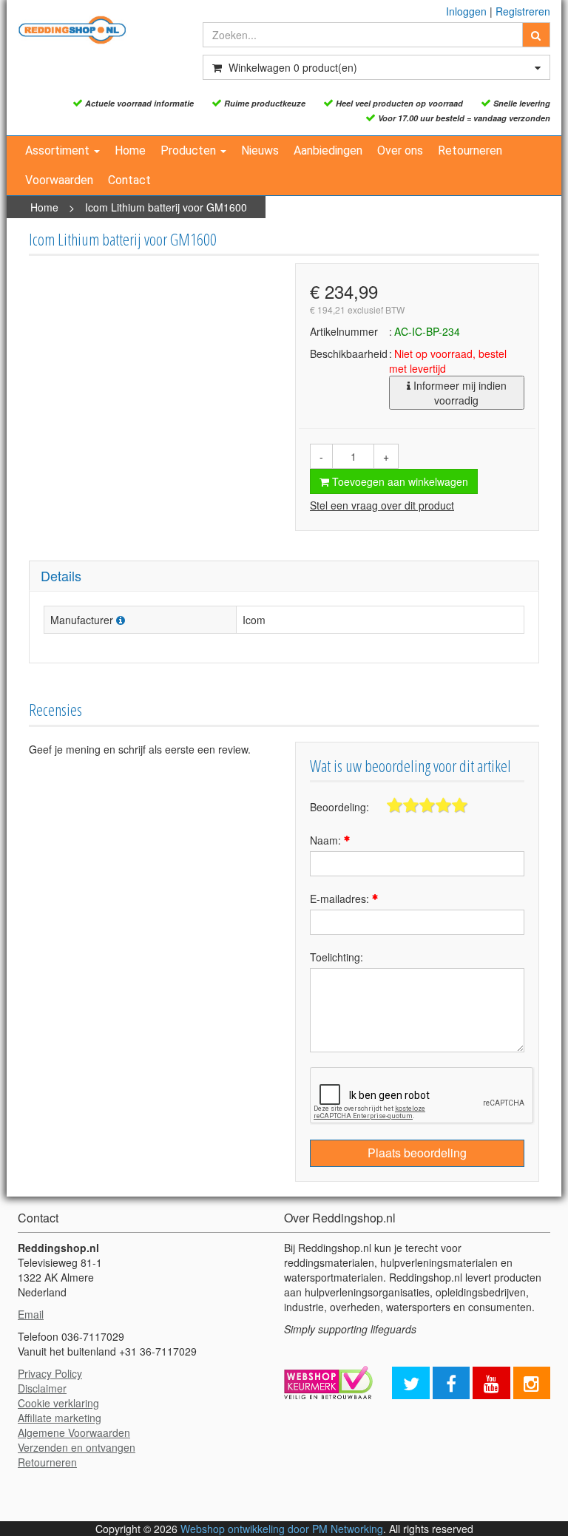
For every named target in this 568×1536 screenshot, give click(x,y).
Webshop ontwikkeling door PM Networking (281, 1528)
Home (130, 150)
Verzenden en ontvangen (76, 1447)
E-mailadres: (341, 898)
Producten (189, 150)
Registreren (523, 11)
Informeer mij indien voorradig (458, 392)
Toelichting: (336, 957)
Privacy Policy (50, 1373)
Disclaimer (42, 1388)
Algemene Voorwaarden (74, 1432)
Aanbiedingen (328, 150)
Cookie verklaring (58, 1402)
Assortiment (58, 150)
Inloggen (466, 11)
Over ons (400, 150)
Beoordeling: (339, 806)
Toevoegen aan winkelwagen (398, 481)
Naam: (327, 840)
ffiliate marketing (62, 1417)
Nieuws (260, 150)
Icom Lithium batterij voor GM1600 (166, 207)
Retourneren (470, 150)
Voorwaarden (59, 180)
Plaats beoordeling (417, 1152)
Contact (129, 180)
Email (31, 1314)
